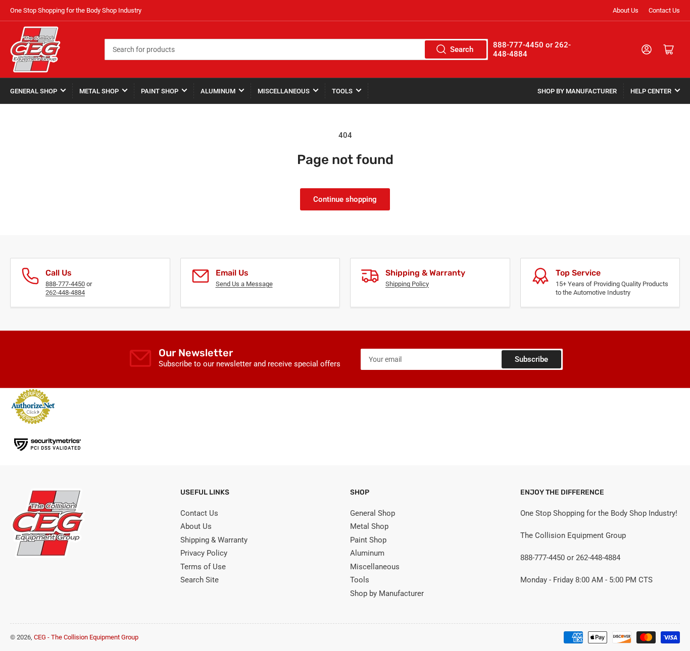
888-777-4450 (65, 284)
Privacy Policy (203, 553)
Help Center (650, 91)
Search (461, 49)
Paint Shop (159, 91)
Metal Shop (99, 91)
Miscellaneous (284, 91)
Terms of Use (203, 566)
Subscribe (531, 359)
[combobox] (296, 49)
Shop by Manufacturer (577, 91)
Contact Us (664, 10)
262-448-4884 (65, 292)
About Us (625, 10)
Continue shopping (345, 199)
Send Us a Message (244, 284)
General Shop (33, 91)
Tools (342, 91)
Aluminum (218, 91)
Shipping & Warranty (214, 540)
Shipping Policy (407, 284)
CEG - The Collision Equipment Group (86, 637)
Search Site (199, 579)
